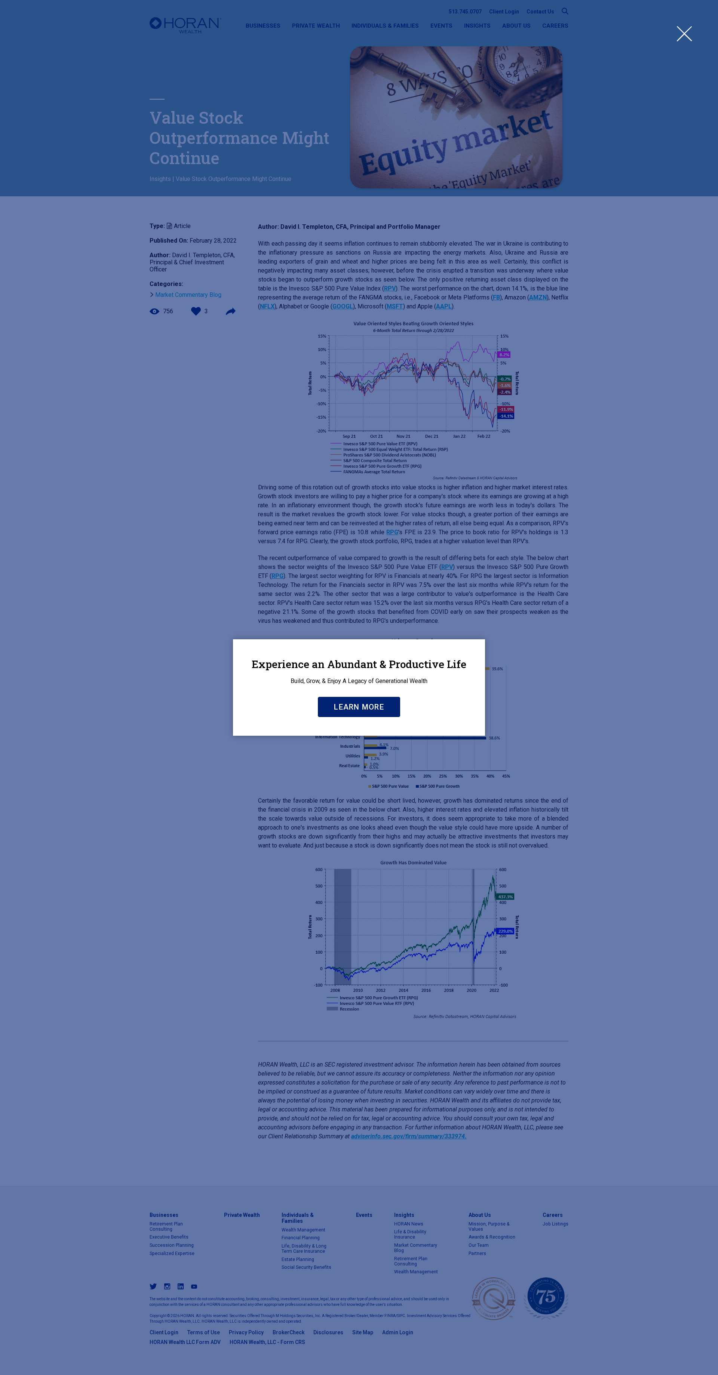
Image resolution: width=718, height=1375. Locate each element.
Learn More (359, 706)
